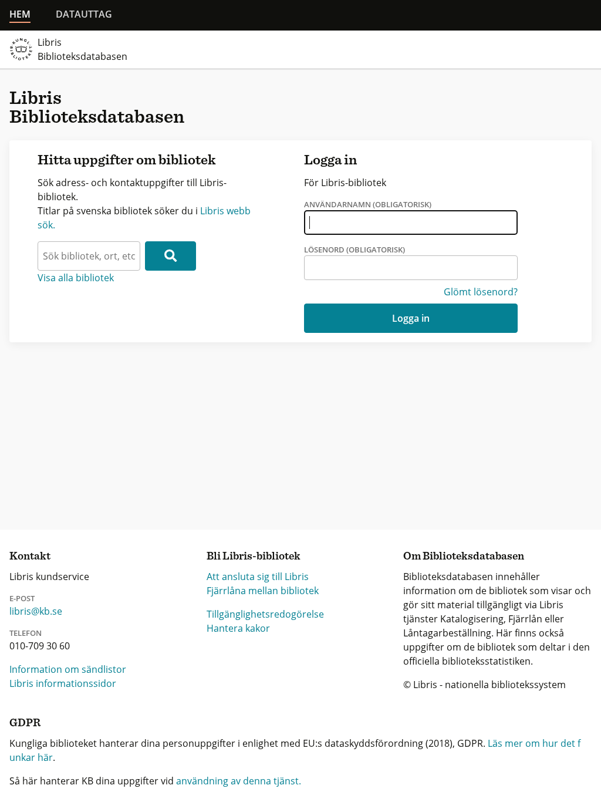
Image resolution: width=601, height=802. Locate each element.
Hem (20, 14)
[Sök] (170, 256)
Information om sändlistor (67, 669)
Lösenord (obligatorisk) (354, 249)
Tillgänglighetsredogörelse (265, 614)
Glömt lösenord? (481, 291)
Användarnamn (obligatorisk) (367, 204)
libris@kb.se (35, 611)
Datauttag (84, 14)
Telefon (25, 633)
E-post (22, 598)
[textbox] (89, 256)
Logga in (411, 318)
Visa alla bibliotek (76, 277)
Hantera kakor (238, 628)
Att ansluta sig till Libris (258, 576)
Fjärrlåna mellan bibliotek (263, 590)
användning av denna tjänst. (238, 780)
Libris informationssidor (62, 683)
